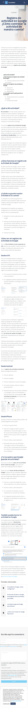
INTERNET (14, 12)
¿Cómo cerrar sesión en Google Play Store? (16, 613)
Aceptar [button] (13, 703)
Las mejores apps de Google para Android (15, 605)
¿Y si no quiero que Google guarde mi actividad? (13, 93)
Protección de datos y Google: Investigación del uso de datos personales (15, 596)
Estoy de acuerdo (6, 667)
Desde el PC (10, 88)
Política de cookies (16, 701)
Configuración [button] (6, 703)
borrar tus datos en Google (10, 576)
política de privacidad (12, 675)
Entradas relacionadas (12, 100)
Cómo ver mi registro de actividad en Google (13, 84)
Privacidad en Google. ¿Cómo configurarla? (15, 588)
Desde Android (10, 89)
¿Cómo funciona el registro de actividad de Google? (13, 77)
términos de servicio (12, 646)
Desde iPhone (10, 91)
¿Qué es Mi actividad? (9, 74)
